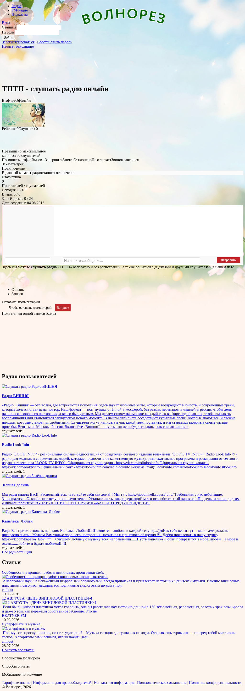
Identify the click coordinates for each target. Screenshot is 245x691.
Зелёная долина (15, 485)
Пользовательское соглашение (161, 682)
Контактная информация (114, 682)
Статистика (11, 177)
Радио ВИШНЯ (15, 396)
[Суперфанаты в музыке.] (23, 628)
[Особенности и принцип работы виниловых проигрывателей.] (55, 577)
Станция (9, 27)
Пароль (8, 32)
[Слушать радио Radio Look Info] (29, 435)
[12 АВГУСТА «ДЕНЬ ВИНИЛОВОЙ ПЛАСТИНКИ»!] (49, 603)
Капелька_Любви (17, 521)
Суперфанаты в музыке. (21, 624)
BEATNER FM (14, 615)
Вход (6, 23)
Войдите (63, 307)
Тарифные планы (16, 682)
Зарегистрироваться (18, 42)
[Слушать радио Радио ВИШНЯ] (29, 386)
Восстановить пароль (54, 42)
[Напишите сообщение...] (131, 260)
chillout (7, 590)
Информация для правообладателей (62, 682)
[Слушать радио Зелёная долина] (29, 476)
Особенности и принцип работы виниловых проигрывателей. (53, 572)
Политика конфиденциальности (215, 682)
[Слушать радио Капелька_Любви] (31, 512)
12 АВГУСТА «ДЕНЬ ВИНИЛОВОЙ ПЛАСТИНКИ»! (47, 598)
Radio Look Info (15, 445)
